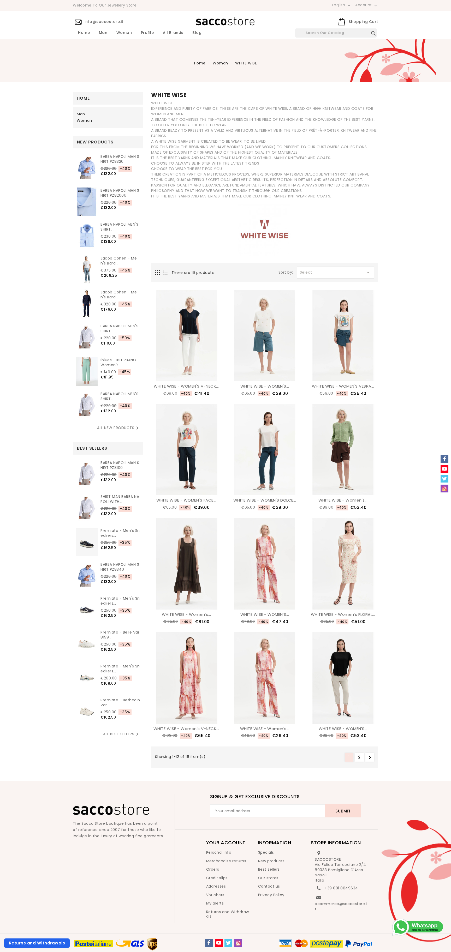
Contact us (269, 886)
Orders (212, 869)
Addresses (216, 886)
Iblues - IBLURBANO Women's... (118, 362)
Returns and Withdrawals (227, 914)
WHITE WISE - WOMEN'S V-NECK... (186, 386)
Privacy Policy (271, 894)
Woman (124, 33)
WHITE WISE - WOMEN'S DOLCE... (264, 500)
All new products (118, 428)
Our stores (268, 878)
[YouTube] (219, 943)
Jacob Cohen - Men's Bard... (118, 261)
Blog (196, 33)
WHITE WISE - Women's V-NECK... (186, 728)
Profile (147, 33)
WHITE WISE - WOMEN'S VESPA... (343, 386)
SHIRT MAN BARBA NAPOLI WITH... (119, 499)
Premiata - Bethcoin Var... (120, 702)
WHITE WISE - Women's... (343, 500)
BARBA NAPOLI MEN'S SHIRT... (119, 227)
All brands (173, 33)
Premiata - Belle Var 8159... (119, 635)
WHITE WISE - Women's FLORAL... (343, 614)
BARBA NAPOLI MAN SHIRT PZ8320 (119, 159)
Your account (226, 842)
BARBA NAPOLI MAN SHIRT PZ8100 (119, 465)
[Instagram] (238, 943)
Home (84, 33)
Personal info (219, 852)
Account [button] (366, 5)
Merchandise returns (226, 861)
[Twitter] (228, 943)
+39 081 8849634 (341, 888)
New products (271, 861)
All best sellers (121, 734)
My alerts (215, 903)
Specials (266, 852)
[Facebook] (209, 943)
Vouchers (215, 894)
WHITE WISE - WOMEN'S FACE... (186, 500)
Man (103, 33)
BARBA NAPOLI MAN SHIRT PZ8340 (119, 567)
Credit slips (217, 878)
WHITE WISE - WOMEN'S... (264, 386)
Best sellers (269, 869)
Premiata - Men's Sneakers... (120, 533)
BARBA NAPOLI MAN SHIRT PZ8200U (119, 193)
